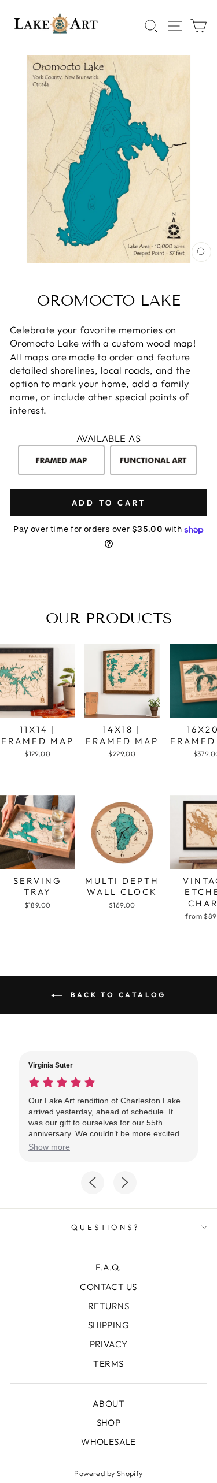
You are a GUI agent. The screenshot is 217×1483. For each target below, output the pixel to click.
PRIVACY (109, 1344)
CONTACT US (108, 1286)
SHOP (109, 1422)
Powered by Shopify (108, 1473)
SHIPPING (108, 1325)
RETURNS (108, 1305)
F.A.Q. (108, 1267)
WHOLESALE (108, 1441)
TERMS (108, 1363)
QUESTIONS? (106, 1227)
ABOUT (108, 1403)
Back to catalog (116, 994)
